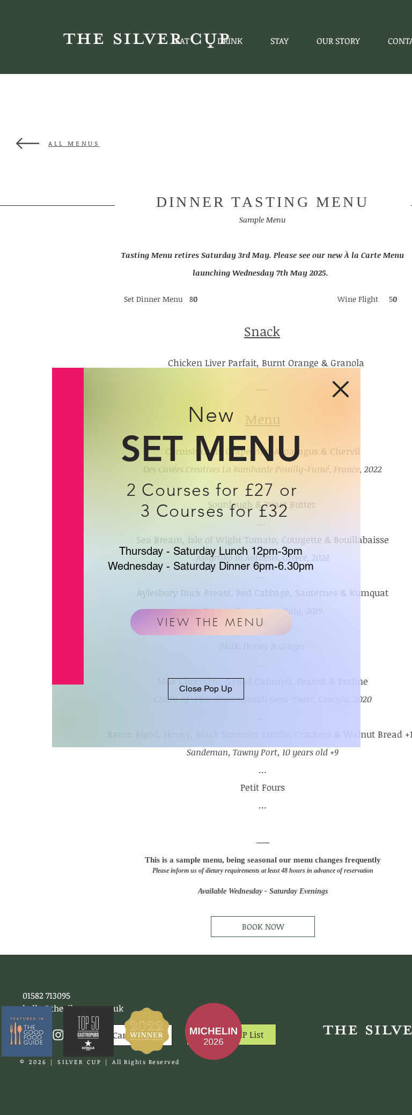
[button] (341, 389)
